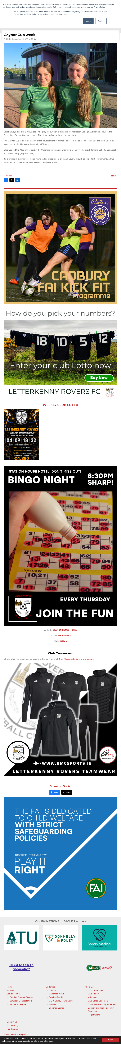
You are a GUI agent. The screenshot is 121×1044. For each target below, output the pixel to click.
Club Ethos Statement (98, 1001)
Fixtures (10, 990)
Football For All (56, 997)
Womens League (18, 1004)
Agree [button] (110, 1040)
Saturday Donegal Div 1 (21, 1001)
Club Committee (95, 990)
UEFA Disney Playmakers (61, 1001)
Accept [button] (88, 21)
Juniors (52, 990)
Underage (50, 987)
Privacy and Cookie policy (16, 1034)
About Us (89, 987)
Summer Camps (56, 1008)
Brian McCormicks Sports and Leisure (76, 659)
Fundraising (12, 1029)
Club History (93, 994)
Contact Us (12, 1022)
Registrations (94, 1015)
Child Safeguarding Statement (102, 1004)
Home (9, 987)
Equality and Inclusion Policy (101, 1008)
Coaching (92, 1011)
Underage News (56, 994)
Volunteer (92, 997)
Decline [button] (101, 21)
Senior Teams (13, 994)
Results (52, 1004)
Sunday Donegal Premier (21, 997)
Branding (14, 1025)
